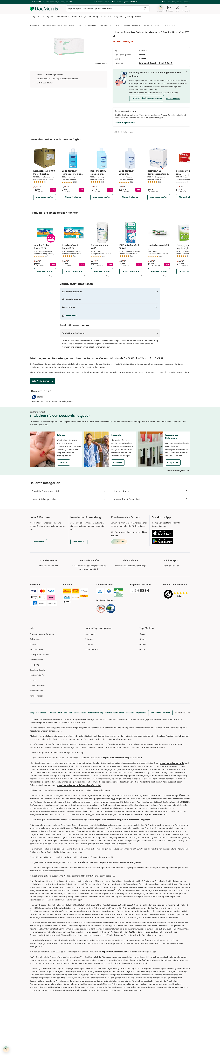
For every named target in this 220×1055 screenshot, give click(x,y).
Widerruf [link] (68, 713)
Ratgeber (89, 644)
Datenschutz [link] (80, 713)
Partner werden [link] (36, 696)
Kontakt (130, 713)
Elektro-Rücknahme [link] (114, 713)
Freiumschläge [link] (36, 649)
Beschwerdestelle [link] (37, 670)
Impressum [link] (141, 713)
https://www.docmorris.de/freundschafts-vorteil (79, 785)
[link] (100, 608)
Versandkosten (36, 659)
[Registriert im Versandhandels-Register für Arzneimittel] (118, 592)
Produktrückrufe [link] (37, 675)
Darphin (142, 644)
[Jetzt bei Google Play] (170, 541)
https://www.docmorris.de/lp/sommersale (122, 758)
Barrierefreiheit (36, 690)
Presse (53, 713)
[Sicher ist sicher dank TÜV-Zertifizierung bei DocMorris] (100, 591)
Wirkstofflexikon (91, 649)
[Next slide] (185, 174)
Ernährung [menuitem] (93, 16)
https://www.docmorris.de (172, 763)
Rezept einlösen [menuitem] (135, 16)
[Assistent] (6, 1049)
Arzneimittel (90, 634)
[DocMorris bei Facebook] (137, 590)
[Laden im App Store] (170, 533)
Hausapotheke (90, 25)
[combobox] (107, 8)
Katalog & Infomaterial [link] (39, 654)
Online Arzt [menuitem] (106, 16)
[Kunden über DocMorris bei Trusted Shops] (176, 594)
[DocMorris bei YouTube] (147, 590)
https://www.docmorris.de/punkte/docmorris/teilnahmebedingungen (109, 862)
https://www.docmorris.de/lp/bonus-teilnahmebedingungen (122, 820)
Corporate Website (39, 713)
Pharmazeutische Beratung (42, 634)
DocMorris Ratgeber (176, 471)
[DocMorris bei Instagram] (142, 590)
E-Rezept (34, 644)
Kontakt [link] (33, 680)
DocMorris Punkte (37, 685)
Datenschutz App (95, 713)
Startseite (33, 25)
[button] (146, 98)
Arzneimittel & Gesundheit (50, 25)
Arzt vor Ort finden (173, 98)
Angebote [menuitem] (49, 16)
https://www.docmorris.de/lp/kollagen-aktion (123, 952)
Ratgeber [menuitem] (118, 16)
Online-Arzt (35, 639)
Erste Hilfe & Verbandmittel (109, 25)
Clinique (143, 634)
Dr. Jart (142, 649)
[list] (68, 47)
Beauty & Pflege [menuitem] (79, 16)
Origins (142, 639)
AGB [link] (60, 713)
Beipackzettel (71, 316)
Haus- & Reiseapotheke (72, 25)
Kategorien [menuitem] (34, 16)
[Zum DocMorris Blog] (132, 590)
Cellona (142, 59)
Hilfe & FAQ (34, 665)
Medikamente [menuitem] (63, 16)
